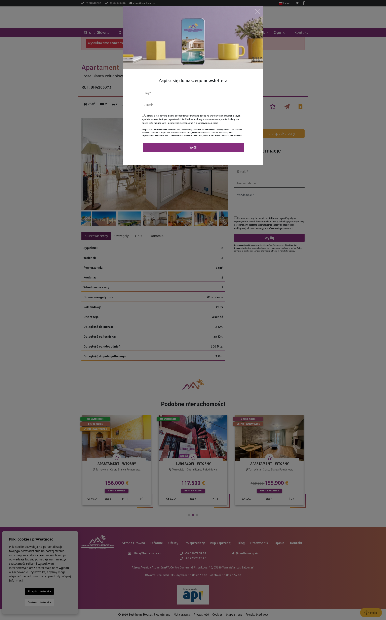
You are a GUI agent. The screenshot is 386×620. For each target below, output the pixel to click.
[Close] (257, 12)
